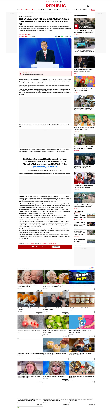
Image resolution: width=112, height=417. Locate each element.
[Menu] (87, 6)
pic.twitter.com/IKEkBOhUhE (45, 166)
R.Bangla (58, 1)
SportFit (75, 73)
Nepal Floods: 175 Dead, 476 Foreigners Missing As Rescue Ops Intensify (84, 205)
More (92, 9)
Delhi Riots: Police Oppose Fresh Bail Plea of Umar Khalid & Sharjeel (83, 186)
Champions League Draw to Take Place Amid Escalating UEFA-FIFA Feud (79, 225)
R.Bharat (54, 1)
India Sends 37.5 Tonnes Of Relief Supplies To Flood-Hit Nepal (82, 167)
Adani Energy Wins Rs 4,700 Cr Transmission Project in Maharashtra (80, 242)
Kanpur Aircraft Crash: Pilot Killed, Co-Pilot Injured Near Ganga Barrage (84, 147)
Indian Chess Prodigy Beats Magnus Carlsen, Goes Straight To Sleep (83, 70)
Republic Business (23, 36)
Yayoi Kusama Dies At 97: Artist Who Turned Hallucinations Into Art (83, 89)
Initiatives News (77, 245)
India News (76, 131)
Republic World (48, 1)
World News (76, 34)
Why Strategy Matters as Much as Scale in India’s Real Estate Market (79, 216)
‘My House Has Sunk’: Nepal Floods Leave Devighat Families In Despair (79, 233)
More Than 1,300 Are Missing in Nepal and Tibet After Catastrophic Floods (84, 31)
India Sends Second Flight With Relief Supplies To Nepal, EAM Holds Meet (83, 109)
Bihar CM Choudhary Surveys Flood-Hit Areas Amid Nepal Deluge (84, 128)
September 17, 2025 (57, 170)
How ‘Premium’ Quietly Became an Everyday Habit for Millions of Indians (84, 51)
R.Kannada (63, 1)
